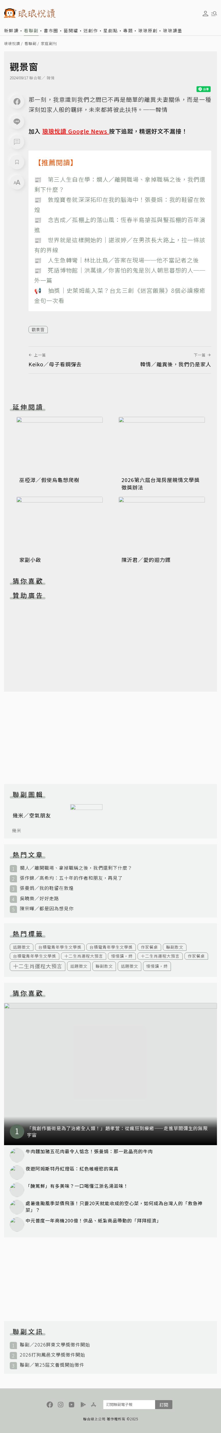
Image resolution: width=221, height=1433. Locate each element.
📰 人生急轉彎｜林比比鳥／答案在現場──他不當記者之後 (116, 260)
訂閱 (163, 1405)
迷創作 (90, 30)
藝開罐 (71, 30)
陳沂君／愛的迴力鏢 (146, 559)
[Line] (17, 122)
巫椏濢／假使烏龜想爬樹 (49, 479)
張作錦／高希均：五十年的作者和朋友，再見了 (71, 878)
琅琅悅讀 (12, 44)
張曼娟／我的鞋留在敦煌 (47, 888)
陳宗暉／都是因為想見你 (47, 908)
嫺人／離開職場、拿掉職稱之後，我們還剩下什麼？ (76, 867)
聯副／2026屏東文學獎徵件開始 (55, 1344)
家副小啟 (30, 559)
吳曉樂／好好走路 (39, 898)
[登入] (205, 13)
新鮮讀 (11, 30)
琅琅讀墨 (172, 30)
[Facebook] (17, 101)
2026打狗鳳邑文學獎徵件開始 (52, 1354)
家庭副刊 (49, 44)
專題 (128, 30)
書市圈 (51, 30)
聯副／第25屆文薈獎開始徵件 (52, 1364)
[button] (17, 142)
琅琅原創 (148, 30)
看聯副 (31, 30)
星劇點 (110, 30)
